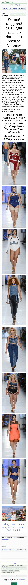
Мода (17, 5)
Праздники (21, 8)
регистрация (5, 539)
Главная (11, 5)
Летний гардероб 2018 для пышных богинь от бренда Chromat (13, 549)
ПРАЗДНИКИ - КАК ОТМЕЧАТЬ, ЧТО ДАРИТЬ (11, 570)
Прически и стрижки (10, 8)
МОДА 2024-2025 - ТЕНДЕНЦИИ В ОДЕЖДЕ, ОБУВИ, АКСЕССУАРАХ (19, 14)
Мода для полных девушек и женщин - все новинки (14, 527)
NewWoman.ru (7, 2)
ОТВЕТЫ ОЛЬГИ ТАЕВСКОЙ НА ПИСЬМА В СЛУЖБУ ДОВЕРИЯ (12, 569)
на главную (3, 546)
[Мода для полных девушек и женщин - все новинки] (14, 513)
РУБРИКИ (14, 563)
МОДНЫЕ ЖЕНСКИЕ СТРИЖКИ (8, 572)
